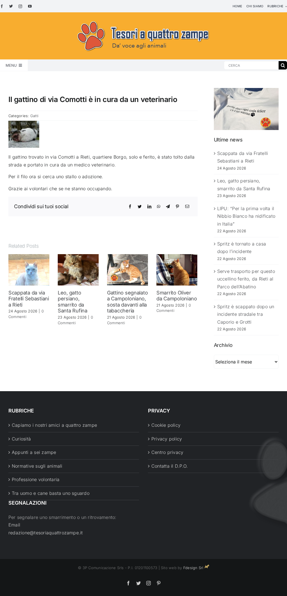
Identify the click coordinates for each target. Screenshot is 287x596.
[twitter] (11, 6)
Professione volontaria (35, 479)
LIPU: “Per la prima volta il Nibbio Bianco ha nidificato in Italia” (246, 216)
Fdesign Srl (193, 567)
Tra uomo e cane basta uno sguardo (50, 493)
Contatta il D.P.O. (169, 466)
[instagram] (20, 6)
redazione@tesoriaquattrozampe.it (45, 532)
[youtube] (30, 6)
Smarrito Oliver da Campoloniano (176, 296)
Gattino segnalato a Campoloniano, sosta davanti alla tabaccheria (127, 302)
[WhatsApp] (158, 206)
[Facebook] (130, 206)
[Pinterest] (177, 206)
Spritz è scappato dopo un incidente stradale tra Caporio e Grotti (245, 314)
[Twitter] (139, 206)
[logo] (143, 20)
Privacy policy (166, 439)
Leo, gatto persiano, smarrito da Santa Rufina (72, 302)
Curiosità (21, 439)
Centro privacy (167, 452)
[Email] (187, 206)
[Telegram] (168, 206)
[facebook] (2, 6)
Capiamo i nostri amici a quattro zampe (54, 425)
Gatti (34, 115)
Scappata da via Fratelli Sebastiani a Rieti (28, 299)
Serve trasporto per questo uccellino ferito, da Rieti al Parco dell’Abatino (246, 278)
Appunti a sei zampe (34, 452)
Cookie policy (165, 425)
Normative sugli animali (37, 466)
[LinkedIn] (149, 206)
